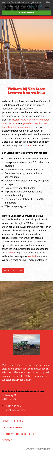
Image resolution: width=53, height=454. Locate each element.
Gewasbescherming (14, 427)
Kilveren (18, 421)
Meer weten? (35, 6)
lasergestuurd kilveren (23, 119)
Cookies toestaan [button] (26, 13)
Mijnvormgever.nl (43, 449)
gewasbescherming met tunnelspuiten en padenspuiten (24, 125)
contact (29, 145)
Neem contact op (13, 270)
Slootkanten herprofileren (19, 434)
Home (5, 421)
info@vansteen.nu (15, 410)
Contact (7, 440)
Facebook (10, 252)
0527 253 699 (13, 406)
